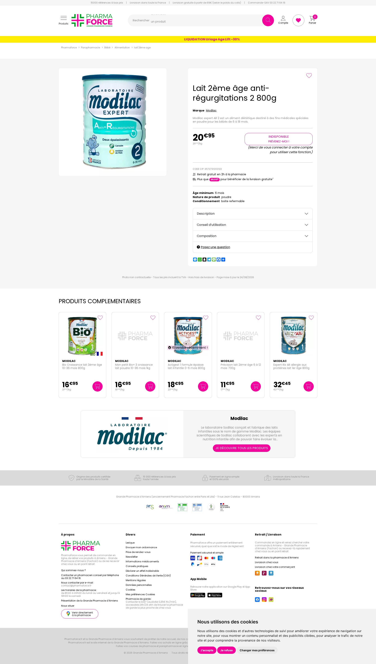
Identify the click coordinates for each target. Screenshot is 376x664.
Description (206, 213)
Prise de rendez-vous (138, 552)
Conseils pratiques (137, 566)
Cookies (130, 589)
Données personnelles (139, 584)
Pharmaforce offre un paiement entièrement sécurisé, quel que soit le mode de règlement (217, 544)
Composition (206, 236)
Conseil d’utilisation (211, 225)
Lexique (130, 542)
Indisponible (278, 138)
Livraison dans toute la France (148, 3)
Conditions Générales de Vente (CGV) (148, 575)
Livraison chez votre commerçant (275, 566)
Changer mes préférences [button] (257, 650)
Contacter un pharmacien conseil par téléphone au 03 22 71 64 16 (90, 577)
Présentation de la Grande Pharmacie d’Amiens (89, 600)
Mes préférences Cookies (140, 594)
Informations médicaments (142, 561)
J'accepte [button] (207, 650)
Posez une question (215, 247)
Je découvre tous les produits (241, 448)
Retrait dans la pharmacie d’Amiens (277, 557)
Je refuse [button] (226, 650)
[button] (63, 20)
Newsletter (132, 556)
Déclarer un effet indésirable (142, 570)
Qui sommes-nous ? (73, 570)
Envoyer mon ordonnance (141, 547)
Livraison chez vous (266, 562)
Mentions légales (136, 580)
